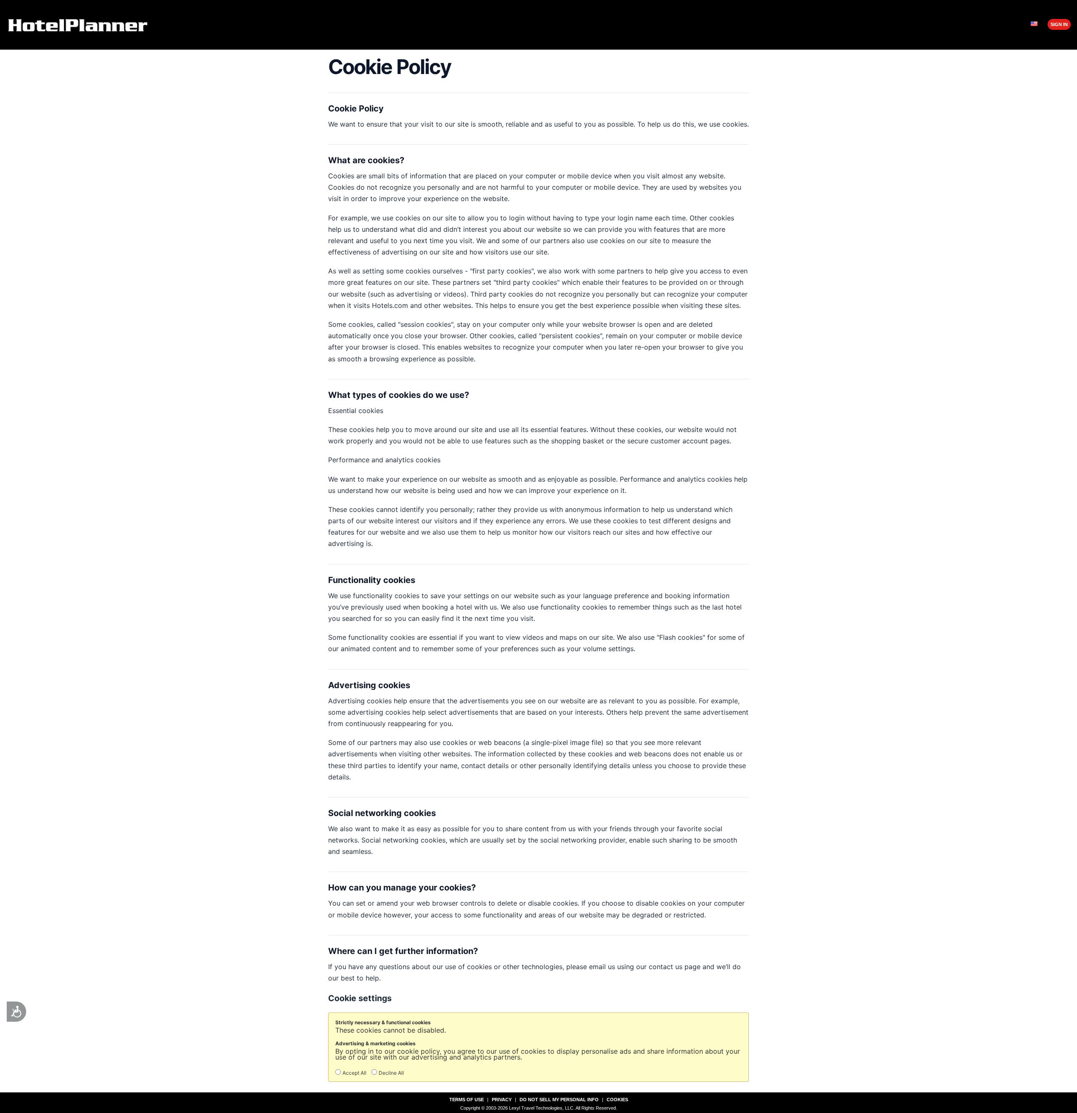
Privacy (502, 1099)
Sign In (1059, 24)
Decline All (391, 1073)
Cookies (617, 1099)
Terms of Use (466, 1099)
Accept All (354, 1073)
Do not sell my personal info (559, 1099)
